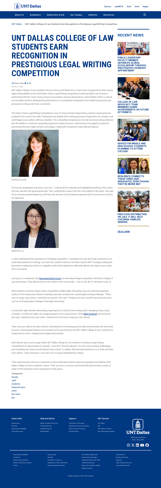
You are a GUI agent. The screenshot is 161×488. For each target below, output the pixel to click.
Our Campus (76, 15)
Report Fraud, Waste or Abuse (91, 465)
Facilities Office (73, 431)
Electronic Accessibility (20, 460)
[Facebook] (147, 445)
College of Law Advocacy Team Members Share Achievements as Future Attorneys (133, 107)
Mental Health (44, 431)
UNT (99, 426)
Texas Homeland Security (124, 463)
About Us (19, 15)
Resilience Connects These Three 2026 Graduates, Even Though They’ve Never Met (133, 180)
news (14, 390)
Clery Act (50, 457)
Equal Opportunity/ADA (20, 454)
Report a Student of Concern (49, 423)
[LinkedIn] (137, 445)
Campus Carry (51, 454)
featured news (18, 387)
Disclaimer (16, 457)
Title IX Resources (46, 426)
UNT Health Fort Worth (104, 429)
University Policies (17, 431)
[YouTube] (142, 445)
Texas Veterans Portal (122, 465)
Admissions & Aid (55, 15)
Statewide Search (87, 468)
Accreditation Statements (89, 454)
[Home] (28, 5)
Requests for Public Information (57, 463)
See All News (124, 231)
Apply (145, 6)
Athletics (92, 15)
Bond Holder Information (89, 457)
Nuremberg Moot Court (50, 278)
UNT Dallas (17, 24)
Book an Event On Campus (77, 429)
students (16, 384)
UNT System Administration (106, 431)
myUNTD (119, 6)
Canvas (107, 6)
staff (14, 380)
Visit (129, 6)
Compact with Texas (122, 457)
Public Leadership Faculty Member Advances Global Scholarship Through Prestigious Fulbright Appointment (132, 64)
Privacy (15, 465)
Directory (14, 426)
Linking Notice (120, 454)
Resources (108, 15)
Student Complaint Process (56, 465)
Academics (35, 15)
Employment (15, 423)
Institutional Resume (88, 463)
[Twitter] (133, 445)
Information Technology (76, 423)
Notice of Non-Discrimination (22, 463)
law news (16, 394)
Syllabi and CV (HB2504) (19, 429)
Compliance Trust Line (54, 460)
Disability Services (46, 429)
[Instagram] (128, 445)
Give (137, 6)
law (13, 397)
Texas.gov (119, 460)
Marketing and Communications (79, 426)
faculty (15, 377)
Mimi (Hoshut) (90, 314)
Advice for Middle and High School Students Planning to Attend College (132, 147)
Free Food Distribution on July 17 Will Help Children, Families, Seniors (132, 218)
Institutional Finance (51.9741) (91, 460)
